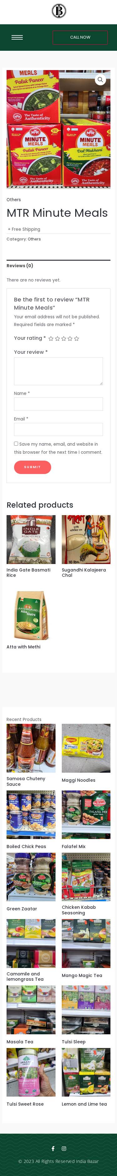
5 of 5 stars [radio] (76, 338)
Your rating (30, 338)
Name (22, 393)
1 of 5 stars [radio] (50, 338)
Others (14, 200)
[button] (100, 79)
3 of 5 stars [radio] (63, 338)
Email (21, 419)
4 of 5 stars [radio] (69, 338)
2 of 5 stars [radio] (57, 338)
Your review (31, 352)
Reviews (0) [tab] (20, 266)
